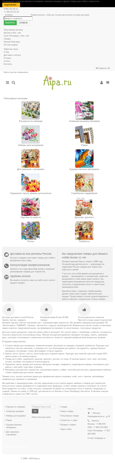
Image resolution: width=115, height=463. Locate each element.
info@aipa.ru (99, 438)
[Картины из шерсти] (30, 206)
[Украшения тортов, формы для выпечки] (30, 182)
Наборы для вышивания (30, 145)
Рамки (84, 145)
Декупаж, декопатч (84, 217)
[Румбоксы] (84, 230)
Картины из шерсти (31, 217)
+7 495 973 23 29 (11, 12)
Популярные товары (70, 416)
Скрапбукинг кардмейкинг (84, 193)
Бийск (10, 15)
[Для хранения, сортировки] (30, 158)
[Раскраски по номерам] (30, 110)
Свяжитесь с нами (69, 420)
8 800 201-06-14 (11, 9)
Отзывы (7, 58)
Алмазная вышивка (15, 411)
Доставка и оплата (12, 55)
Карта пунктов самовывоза (16, 72)
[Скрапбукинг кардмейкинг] (84, 182)
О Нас (6, 52)
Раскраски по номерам (30, 121)
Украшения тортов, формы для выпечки (30, 193)
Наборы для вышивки (16, 416)
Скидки (64, 407)
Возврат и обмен (68, 425)
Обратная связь (11, 49)
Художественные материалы (84, 169)
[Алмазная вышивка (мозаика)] (84, 110)
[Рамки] (84, 134)
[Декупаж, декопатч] (84, 206)
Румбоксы (84, 241)
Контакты (8, 64)
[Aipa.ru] (57, 82)
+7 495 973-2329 (100, 427)
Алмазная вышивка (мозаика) (84, 121)
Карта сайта (66, 429)
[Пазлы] (30, 230)
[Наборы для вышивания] (30, 134)
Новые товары (67, 411)
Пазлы (30, 241)
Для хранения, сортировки (30, 169)
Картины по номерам (15, 407)
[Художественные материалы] (84, 158)
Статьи (7, 61)
